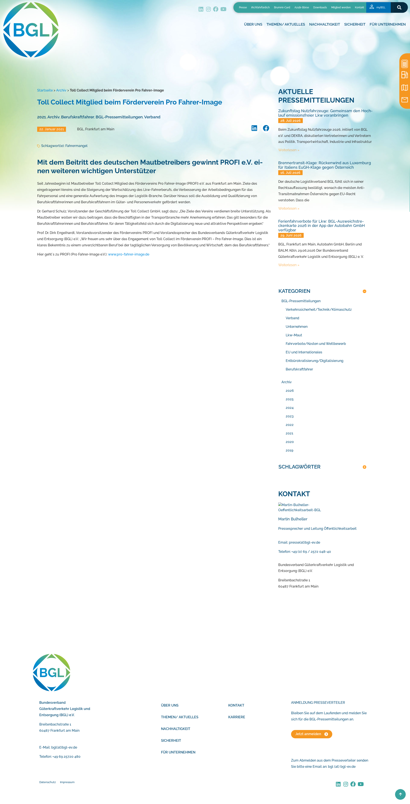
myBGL (380, 7)
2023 (290, 416)
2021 (41, 117)
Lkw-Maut (294, 335)
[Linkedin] (201, 9)
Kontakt (359, 7)
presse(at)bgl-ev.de (304, 542)
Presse (243, 7)
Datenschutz (47, 782)
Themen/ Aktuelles (285, 24)
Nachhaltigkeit (175, 729)
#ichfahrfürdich (260, 7)
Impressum (67, 782)
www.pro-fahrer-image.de (128, 254)
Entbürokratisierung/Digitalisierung (314, 361)
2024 (290, 408)
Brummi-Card (282, 7)
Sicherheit (171, 741)
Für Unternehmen (178, 752)
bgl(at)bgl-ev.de (64, 747)
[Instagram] (208, 9)
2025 (290, 399)
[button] (399, 7)
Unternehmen (297, 327)
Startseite (45, 90)
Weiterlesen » (288, 150)
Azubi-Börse (301, 7)
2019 (289, 450)
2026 (290, 391)
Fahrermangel (76, 146)
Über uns (170, 705)
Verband (152, 117)
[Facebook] (216, 9)
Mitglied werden (341, 7)
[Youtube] (223, 9)
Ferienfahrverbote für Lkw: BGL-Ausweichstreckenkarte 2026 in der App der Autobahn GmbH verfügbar (321, 225)
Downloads (320, 7)
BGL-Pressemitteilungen (119, 117)
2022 (290, 425)
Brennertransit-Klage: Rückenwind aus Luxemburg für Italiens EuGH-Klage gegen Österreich (324, 165)
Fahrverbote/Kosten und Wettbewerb (316, 344)
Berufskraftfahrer (77, 117)
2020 (290, 442)
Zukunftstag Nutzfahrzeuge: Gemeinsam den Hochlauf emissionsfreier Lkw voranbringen (325, 113)
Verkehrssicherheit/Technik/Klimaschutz (319, 310)
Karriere (236, 717)
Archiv (61, 90)
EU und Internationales (304, 352)
